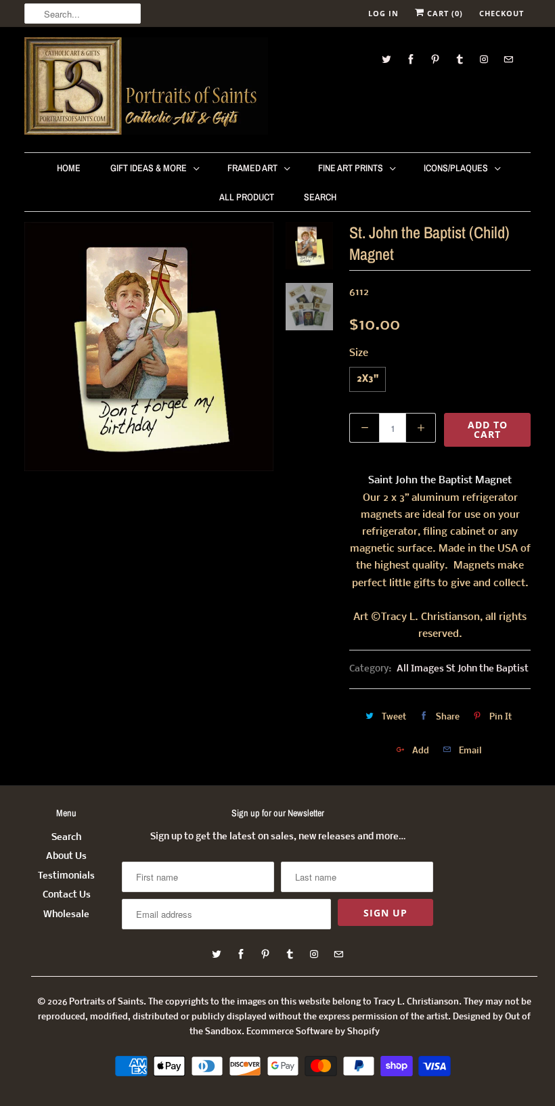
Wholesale (66, 915)
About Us (66, 856)
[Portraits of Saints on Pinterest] (435, 59)
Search (320, 197)
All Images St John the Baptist (463, 669)
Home (69, 168)
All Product (246, 197)
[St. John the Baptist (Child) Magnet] (148, 346)
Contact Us (67, 895)
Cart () (443, 13)
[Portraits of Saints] (146, 88)
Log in (383, 13)
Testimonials (66, 876)
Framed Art (252, 168)
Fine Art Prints (350, 168)
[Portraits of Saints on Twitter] (386, 59)
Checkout (501, 13)
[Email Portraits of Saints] (508, 59)
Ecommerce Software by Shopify (313, 1031)
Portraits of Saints (106, 1002)
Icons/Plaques (456, 168)
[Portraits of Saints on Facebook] (411, 59)
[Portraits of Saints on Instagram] (484, 59)
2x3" (367, 379)
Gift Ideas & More (148, 168)
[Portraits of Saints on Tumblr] (459, 59)
